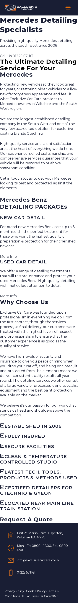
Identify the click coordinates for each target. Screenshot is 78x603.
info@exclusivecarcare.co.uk (38, 560)
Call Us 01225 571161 (16, 56)
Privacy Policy (14, 591)
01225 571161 (26, 572)
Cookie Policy (36, 591)
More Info (8, 256)
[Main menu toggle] (68, 7)
